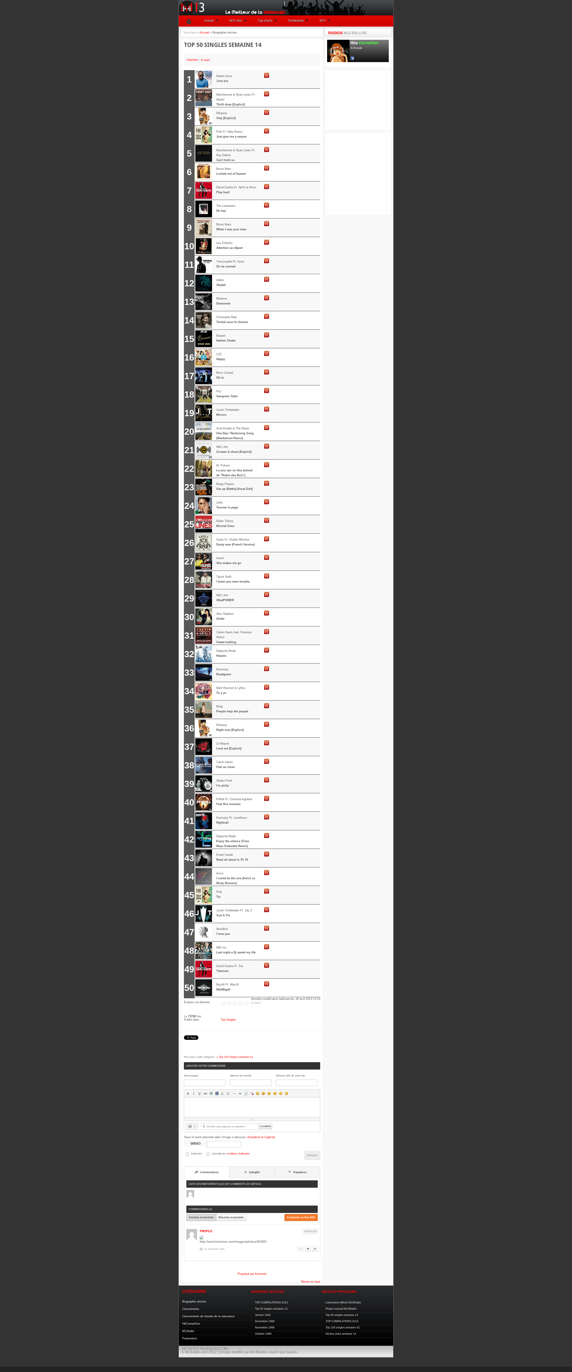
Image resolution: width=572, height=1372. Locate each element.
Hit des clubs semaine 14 (341, 1333)
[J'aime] (308, 1249)
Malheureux (281, 1093)
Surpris (269, 1093)
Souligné (199, 1093)
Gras (188, 1093)
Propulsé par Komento (252, 1273)
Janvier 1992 (263, 1315)
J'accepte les (219, 1153)
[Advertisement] (360, 100)
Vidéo (217, 1093)
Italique (193, 1093)
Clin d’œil (286, 1093)
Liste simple (222, 1093)
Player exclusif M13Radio (341, 1308)
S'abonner (196, 1153)
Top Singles (228, 1019)
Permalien (311, 1231)
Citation (240, 1093)
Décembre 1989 (265, 1321)
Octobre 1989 (263, 1333)
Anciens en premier (201, 1217)
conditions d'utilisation (238, 1153)
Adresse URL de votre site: (290, 1075)
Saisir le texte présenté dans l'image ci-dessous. (229, 1137)
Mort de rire (263, 1093)
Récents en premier (231, 1217)
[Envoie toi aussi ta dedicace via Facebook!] (286, 1366)
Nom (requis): (191, 1075)
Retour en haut (310, 1281)
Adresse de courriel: (241, 1075)
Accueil (204, 32)
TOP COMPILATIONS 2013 (271, 1302)
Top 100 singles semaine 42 (343, 1327)
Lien (205, 1093)
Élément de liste (234, 1093)
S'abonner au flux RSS (301, 1217)
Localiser (265, 1126)
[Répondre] (315, 1249)
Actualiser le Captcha (261, 1137)
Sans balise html (251, 1093)
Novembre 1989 (265, 1327)
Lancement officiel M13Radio (343, 1302)
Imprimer (193, 59)
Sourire (257, 1093)
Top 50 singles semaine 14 (271, 1308)
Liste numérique (228, 1093)
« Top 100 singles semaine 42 (235, 1057)
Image (211, 1093)
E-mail (205, 60)
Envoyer (312, 1155)
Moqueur (275, 1093)
